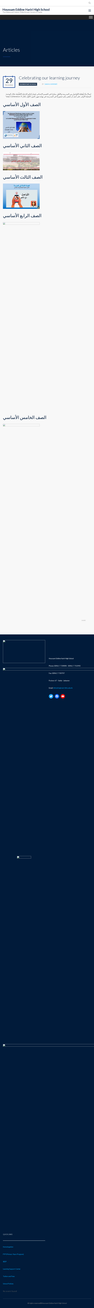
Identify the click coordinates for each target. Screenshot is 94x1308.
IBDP (5, 1262)
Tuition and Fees (9, 1276)
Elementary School (28, 84)
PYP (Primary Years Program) (13, 1254)
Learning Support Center (11, 1269)
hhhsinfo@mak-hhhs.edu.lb (63, 688)
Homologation (8, 1247)
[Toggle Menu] (91, 17)
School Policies (8, 1284)
